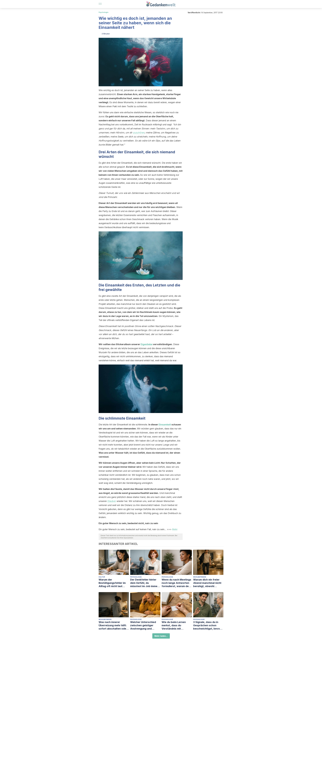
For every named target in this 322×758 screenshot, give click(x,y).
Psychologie (103, 12)
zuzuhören (139, 132)
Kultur (102, 577)
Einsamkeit (165, 424)
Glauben (111, 501)
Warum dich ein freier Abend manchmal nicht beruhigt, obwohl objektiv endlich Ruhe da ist (208, 583)
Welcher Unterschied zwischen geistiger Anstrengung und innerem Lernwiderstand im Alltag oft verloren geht (145, 625)
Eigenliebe (146, 344)
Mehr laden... (161, 636)
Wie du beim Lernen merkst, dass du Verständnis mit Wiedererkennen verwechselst (174, 625)
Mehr (174, 529)
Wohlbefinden (199, 577)
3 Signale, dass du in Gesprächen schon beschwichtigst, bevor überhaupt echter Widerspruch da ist (207, 625)
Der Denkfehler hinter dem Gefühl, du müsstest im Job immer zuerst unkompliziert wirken (144, 583)
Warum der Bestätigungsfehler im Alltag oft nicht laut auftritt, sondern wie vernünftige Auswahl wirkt (112, 583)
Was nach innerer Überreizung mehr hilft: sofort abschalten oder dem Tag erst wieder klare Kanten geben (113, 625)
